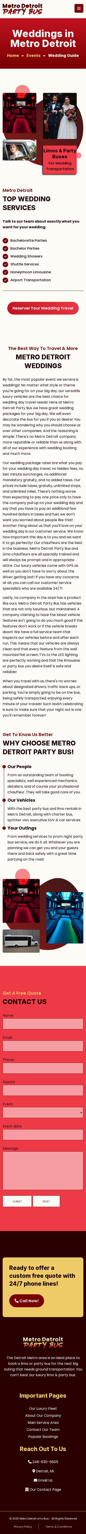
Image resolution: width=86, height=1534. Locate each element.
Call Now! (29, 1301)
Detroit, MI (44, 1471)
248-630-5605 (45, 1461)
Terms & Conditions (58, 1527)
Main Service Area (43, 1422)
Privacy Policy (23, 1527)
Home (13, 55)
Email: (8, 1037)
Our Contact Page (45, 1489)
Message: (11, 1148)
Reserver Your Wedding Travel (43, 308)
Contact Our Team (43, 1429)
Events (33, 55)
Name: (8, 1015)
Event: (8, 1104)
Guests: (9, 1081)
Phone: (8, 1059)
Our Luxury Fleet (43, 1408)
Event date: (12, 1126)
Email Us (44, 1480)
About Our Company (43, 1415)
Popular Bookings (43, 1436)
